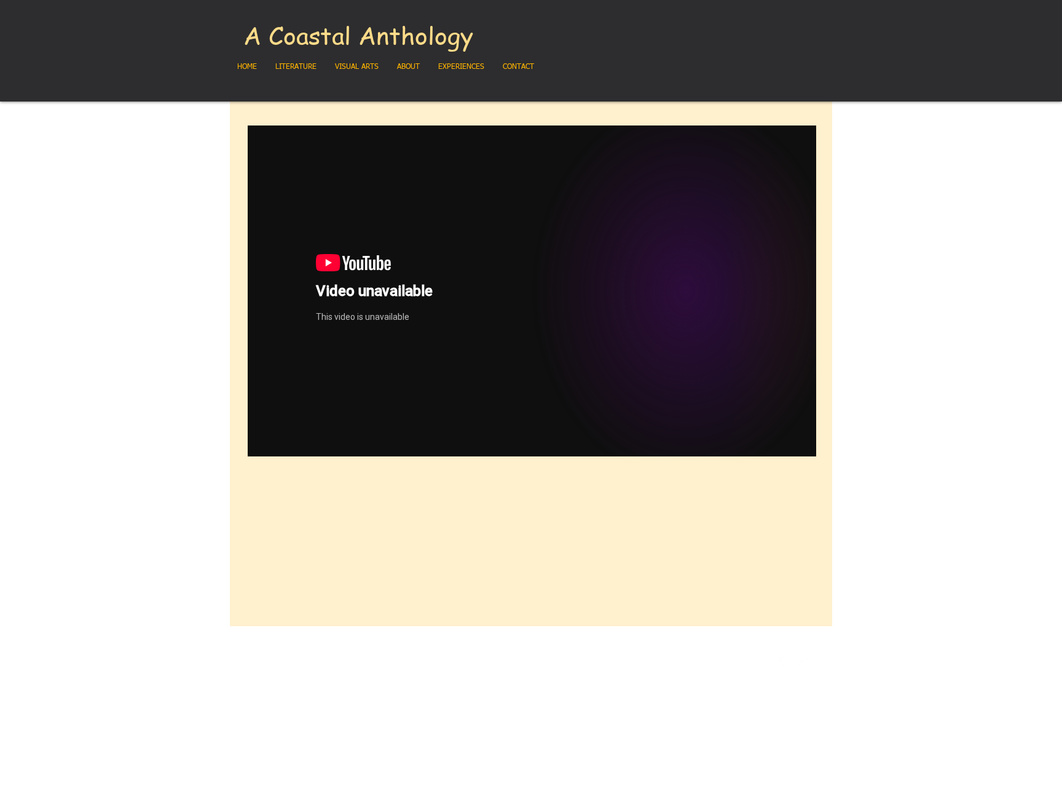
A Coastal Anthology (358, 35)
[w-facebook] (785, 663)
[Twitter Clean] (804, 663)
